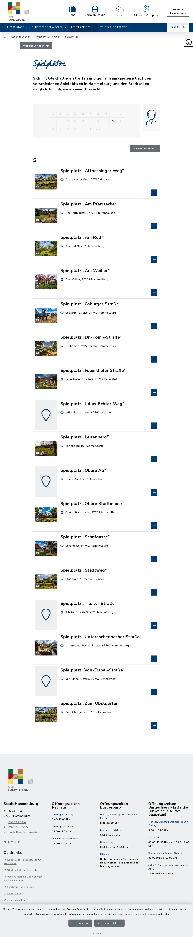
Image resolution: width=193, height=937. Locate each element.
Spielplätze (71, 36)
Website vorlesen (34, 45)
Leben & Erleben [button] (81, 27)
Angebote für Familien (47, 36)
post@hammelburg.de (23, 832)
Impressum (96, 933)
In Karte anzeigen (143, 148)
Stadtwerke (14, 893)
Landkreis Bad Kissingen (21, 887)
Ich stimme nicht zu (109, 923)
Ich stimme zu (80, 923)
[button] (188, 42)
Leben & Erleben (20, 36)
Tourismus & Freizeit (113, 27)
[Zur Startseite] (5, 37)
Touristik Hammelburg (178, 11)
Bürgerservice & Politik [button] (47, 27)
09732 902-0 (17, 822)
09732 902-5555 (19, 827)
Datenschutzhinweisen (146, 914)
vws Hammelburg (17, 900)
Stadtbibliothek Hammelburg (23, 870)
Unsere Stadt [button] (15, 27)
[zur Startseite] (18, 11)
